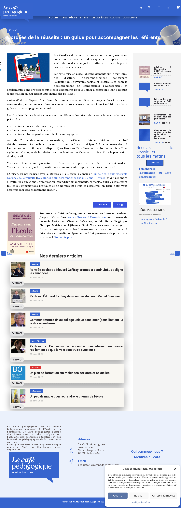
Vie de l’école (100, 17)
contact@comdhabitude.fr (153, 219)
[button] (175, 468)
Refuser (138, 496)
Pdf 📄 (120, 205)
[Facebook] (159, 7)
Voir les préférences (163, 496)
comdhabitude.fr (148, 223)
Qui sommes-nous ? (147, 452)
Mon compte (129, 17)
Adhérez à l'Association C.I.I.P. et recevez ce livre (162, 70)
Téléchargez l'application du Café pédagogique (155, 172)
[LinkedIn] (169, 7)
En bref (84, 17)
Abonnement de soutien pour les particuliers (162, 117)
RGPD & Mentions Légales (81, 502)
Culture (115, 17)
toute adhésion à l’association (86, 217)
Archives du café (147, 457)
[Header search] (141, 7)
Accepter (118, 496)
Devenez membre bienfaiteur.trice (162, 85)
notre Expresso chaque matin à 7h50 (34, 445)
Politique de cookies (141, 502)
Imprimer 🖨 (102, 205)
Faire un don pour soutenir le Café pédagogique (162, 101)
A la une (53, 17)
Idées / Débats (69, 17)
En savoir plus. (63, 237)
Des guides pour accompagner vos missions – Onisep (71, 177)
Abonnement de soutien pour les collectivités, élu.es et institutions (162, 134)
